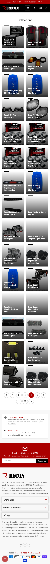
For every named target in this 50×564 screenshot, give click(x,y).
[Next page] (31, 401)
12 (25, 401)
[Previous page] (6, 395)
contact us (12, 424)
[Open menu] (27, 8)
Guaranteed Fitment (16, 417)
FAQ (33, 433)
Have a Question (14, 430)
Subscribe (42, 461)
